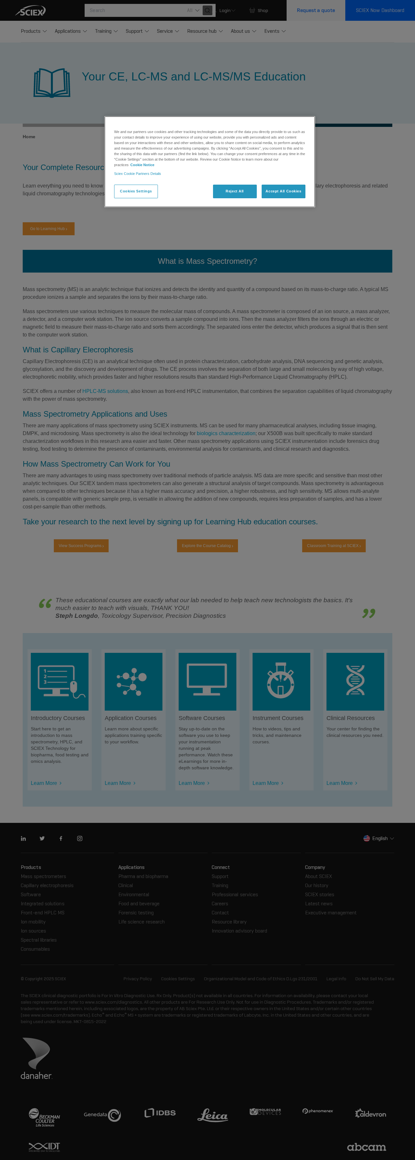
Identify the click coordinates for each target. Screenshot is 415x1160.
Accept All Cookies (283, 191)
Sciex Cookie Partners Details (137, 174)
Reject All (235, 191)
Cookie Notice (142, 165)
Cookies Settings (136, 191)
